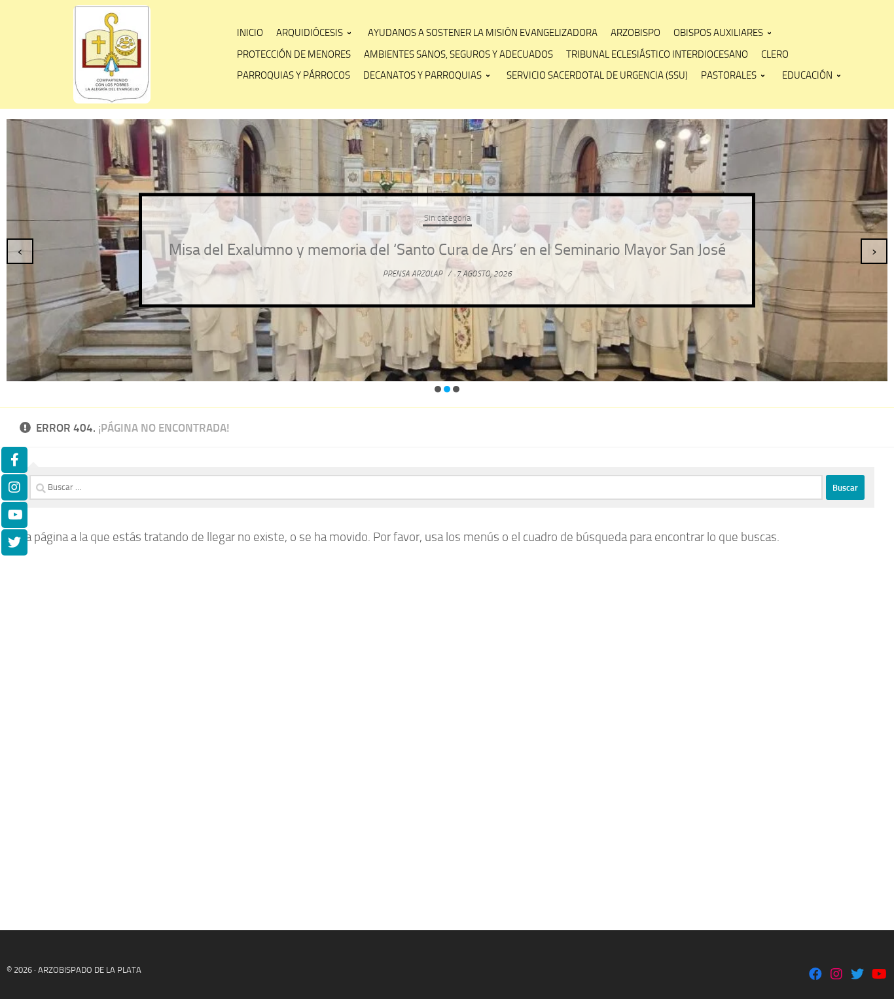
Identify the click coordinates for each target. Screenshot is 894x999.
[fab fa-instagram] (836, 975)
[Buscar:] (426, 487)
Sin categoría (447, 208)
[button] (438, 389)
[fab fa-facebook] (815, 975)
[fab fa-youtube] (878, 975)
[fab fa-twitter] (857, 975)
